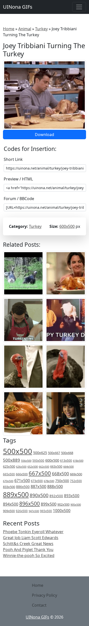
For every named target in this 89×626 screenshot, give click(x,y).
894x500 (10, 504)
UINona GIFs (17, 6)
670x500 (8, 481)
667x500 (40, 473)
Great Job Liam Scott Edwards (30, 537)
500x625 (40, 452)
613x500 (66, 460)
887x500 (38, 486)
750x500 (62, 480)
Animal (24, 29)
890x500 (39, 495)
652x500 (32, 466)
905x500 (75, 504)
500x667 (54, 453)
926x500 (22, 511)
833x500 (9, 487)
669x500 (76, 474)
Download (44, 134)
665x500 (9, 474)
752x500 (76, 481)
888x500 (55, 486)
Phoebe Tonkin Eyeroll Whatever (33, 531)
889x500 (16, 494)
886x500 (23, 486)
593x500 (38, 460)
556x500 (26, 460)
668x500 (60, 474)
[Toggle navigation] (79, 7)
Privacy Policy (44, 595)
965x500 (46, 511)
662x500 (44, 466)
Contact (39, 605)
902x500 (63, 504)
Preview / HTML (18, 179)
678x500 (49, 481)
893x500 (71, 495)
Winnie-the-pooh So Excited (28, 555)
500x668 (67, 453)
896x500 (29, 503)
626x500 (21, 466)
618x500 (78, 460)
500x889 (11, 460)
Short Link (13, 159)
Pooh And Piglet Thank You (28, 549)
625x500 (9, 466)
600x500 (67, 226)
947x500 (34, 511)
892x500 (56, 496)
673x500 (37, 481)
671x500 (22, 480)
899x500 (48, 504)
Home (8, 29)
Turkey (41, 29)
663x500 (56, 466)
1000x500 (61, 510)
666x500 (22, 474)
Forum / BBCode (19, 198)
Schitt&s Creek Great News (28, 543)
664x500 (68, 466)
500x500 (17, 451)
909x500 (9, 511)
